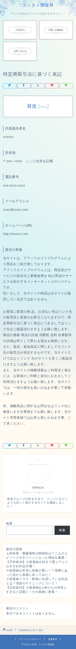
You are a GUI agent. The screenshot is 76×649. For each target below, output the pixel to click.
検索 (9, 523)
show (43, 106)
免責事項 (52, 639)
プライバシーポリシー (30, 639)
